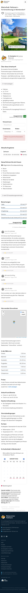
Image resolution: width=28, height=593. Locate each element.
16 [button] (23, 471)
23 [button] (23, 474)
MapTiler (20, 337)
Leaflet (17, 337)
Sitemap (3, 558)
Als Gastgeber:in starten (7, 548)
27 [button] (14, 477)
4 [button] (7, 468)
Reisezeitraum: (7, 122)
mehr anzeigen (8, 84)
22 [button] (20, 474)
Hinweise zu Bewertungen (19, 227)
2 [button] (23, 464)
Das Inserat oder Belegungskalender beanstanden (11, 491)
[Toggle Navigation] (25, 2)
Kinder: (17, 128)
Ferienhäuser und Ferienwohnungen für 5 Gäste (10, 498)
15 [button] (20, 471)
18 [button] (7, 474)
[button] (14, 322)
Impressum (4, 560)
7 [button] (17, 468)
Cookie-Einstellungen (6, 564)
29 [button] (20, 477)
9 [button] (23, 468)
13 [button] (14, 471)
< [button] (4, 459)
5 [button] (10, 468)
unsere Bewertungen (6, 552)
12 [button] (10, 471)
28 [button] (17, 477)
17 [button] (4, 474)
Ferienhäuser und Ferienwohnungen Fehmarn (10, 494)
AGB (2, 542)
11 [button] (7, 471)
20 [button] (14, 474)
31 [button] (4, 481)
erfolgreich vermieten (6, 546)
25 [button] (7, 477)
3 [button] (4, 468)
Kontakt (3, 544)
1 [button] (20, 464)
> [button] (23, 459)
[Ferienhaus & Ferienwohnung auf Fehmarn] (7, 1)
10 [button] (4, 471)
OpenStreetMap (24, 337)
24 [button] (4, 477)
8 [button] (20, 468)
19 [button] (10, 474)
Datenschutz (4, 562)
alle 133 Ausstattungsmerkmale (13, 195)
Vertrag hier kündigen (6, 566)
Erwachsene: (7, 128)
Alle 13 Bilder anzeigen (17, 47)
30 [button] (23, 477)
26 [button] (10, 477)
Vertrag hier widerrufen (6, 568)
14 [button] (17, 471)
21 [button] (17, 474)
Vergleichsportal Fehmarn (7, 550)
